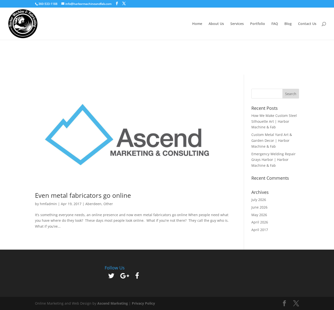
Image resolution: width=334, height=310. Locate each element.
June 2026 (259, 207)
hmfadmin (48, 203)
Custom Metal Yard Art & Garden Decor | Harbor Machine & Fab (271, 140)
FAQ (274, 24)
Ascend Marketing (113, 303)
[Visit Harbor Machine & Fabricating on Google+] (124, 277)
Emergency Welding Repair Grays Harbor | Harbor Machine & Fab (273, 160)
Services (237, 24)
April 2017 (259, 229)
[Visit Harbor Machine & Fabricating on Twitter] (111, 277)
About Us (216, 24)
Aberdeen (93, 203)
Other (108, 203)
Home (197, 24)
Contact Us (307, 24)
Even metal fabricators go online (83, 195)
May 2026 (259, 214)
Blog (288, 24)
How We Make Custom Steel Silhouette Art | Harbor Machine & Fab (274, 121)
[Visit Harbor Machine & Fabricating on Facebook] (137, 277)
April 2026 (259, 222)
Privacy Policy (143, 303)
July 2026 (258, 199)
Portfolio (257, 24)
